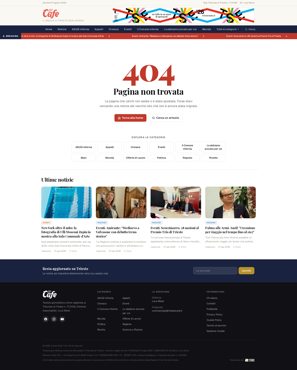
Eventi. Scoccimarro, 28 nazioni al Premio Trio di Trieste (255, 36)
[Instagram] (54, 319)
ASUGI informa (80, 29)
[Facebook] (46, 319)
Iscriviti (246, 270)
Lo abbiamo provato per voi (180, 29)
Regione (187, 157)
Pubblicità (212, 309)
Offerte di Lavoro (135, 157)
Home (48, 29)
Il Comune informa (147, 29)
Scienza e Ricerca (132, 329)
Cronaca (114, 29)
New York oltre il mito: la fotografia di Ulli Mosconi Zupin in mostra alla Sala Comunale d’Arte (61, 36)
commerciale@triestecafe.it (167, 310)
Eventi (128, 29)
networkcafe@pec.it (147, 355)
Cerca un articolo (167, 118)
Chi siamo (212, 298)
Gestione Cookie (216, 331)
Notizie (62, 29)
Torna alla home (132, 118)
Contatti (211, 303)
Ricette (213, 157)
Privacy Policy (215, 314)
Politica (161, 157)
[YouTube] (62, 319)
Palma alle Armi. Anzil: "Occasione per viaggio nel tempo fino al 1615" (230, 230)
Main (83, 157)
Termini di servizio (216, 325)
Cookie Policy (214, 320)
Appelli (99, 29)
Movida (206, 29)
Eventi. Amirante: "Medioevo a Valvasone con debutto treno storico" (167, 36)
